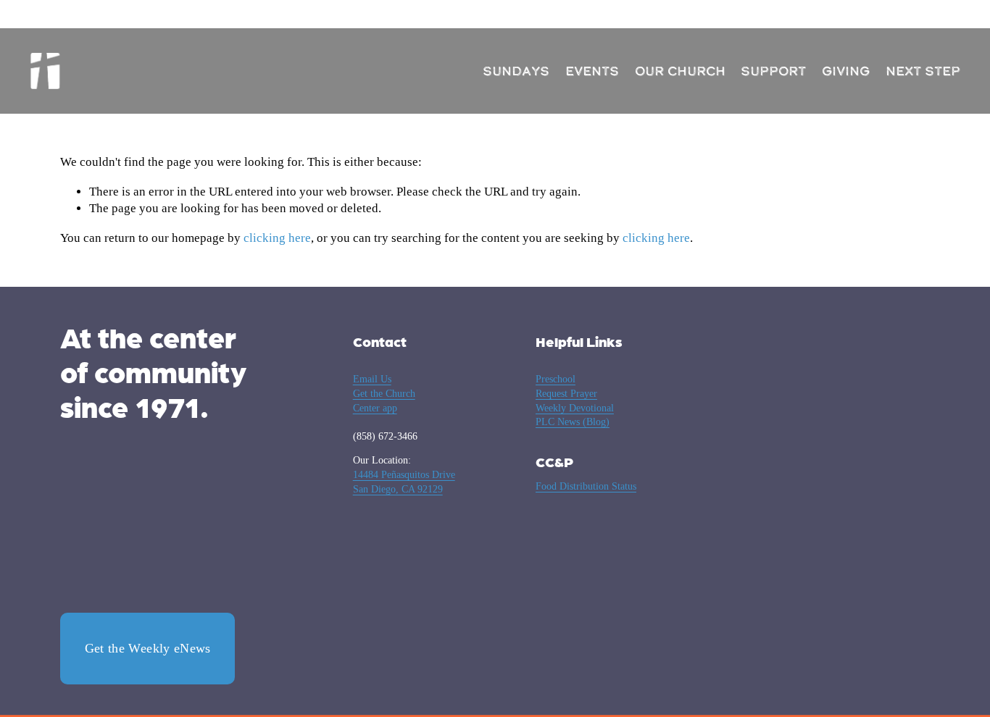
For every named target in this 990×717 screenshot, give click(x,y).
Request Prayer (566, 393)
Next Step (923, 71)
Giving (846, 71)
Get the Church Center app (384, 401)
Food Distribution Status (586, 486)
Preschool (555, 379)
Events (592, 71)
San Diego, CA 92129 (398, 489)
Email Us (372, 379)
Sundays (516, 71)
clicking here (277, 238)
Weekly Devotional (575, 408)
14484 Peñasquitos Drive (404, 474)
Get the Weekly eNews (148, 648)
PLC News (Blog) (573, 421)
